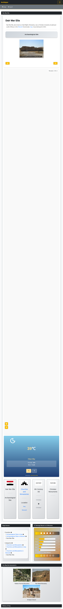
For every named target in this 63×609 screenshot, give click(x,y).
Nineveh (20, 27)
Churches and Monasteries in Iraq (16, 547)
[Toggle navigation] (59, 2)
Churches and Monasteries (24, 491)
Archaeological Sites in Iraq (14, 534)
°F (34, 471)
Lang (4, 7)
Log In (11, 7)
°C (28, 471)
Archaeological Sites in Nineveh (15, 536)
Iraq (31, 27)
